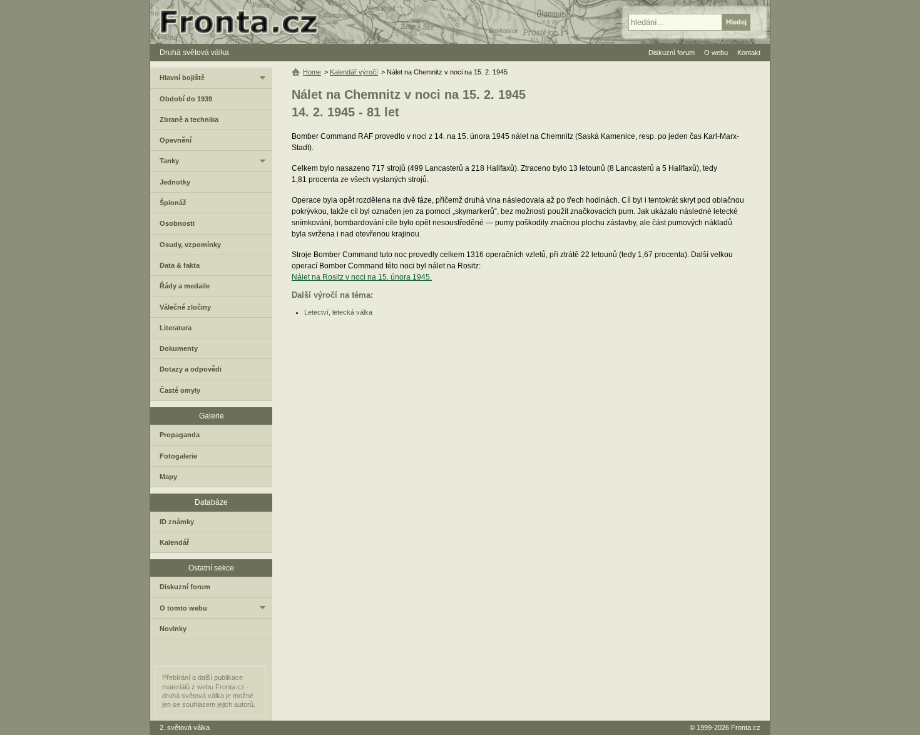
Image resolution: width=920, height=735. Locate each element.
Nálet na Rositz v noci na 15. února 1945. (362, 277)
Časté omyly (180, 390)
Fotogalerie (178, 456)
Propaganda (180, 434)
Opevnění (176, 140)
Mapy (168, 476)
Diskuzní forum (185, 587)
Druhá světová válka (194, 52)
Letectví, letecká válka (338, 312)
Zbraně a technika (189, 119)
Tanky (169, 161)
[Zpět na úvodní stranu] (244, 22)
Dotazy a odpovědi (191, 369)
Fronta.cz (745, 727)
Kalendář (174, 542)
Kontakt (748, 52)
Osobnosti (177, 223)
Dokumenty (179, 348)
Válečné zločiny (185, 307)
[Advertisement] (521, 416)
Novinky (173, 628)
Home (312, 72)
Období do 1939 (186, 99)
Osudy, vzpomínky (190, 244)
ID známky (177, 521)
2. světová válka (185, 727)
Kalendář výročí (354, 72)
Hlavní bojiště (182, 77)
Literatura (176, 328)
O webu (716, 52)
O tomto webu (183, 608)
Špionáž (173, 202)
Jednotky (175, 182)
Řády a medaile (185, 286)
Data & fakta (180, 265)
